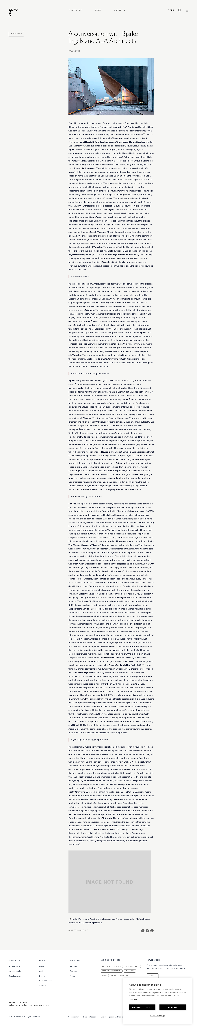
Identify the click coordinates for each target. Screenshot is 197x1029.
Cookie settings (157, 1016)
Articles (42, 971)
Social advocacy (15, 976)
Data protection (89, 1017)
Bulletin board (45, 981)
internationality (132, 966)
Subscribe (153, 976)
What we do (75, 10)
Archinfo (73, 966)
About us (119, 10)
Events (42, 976)
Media (72, 976)
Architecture (14, 966)
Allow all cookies (142, 1007)
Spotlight (117, 966)
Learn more (133, 999)
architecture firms (119, 975)
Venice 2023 (130, 971)
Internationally (15, 971)
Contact (73, 971)
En (172, 10)
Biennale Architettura (111, 971)
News (98, 10)
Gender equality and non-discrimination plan (119, 1017)
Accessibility (73, 1017)
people (104, 975)
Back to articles (16, 34)
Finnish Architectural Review (129, 134)
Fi (168, 10)
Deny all (173, 1007)
